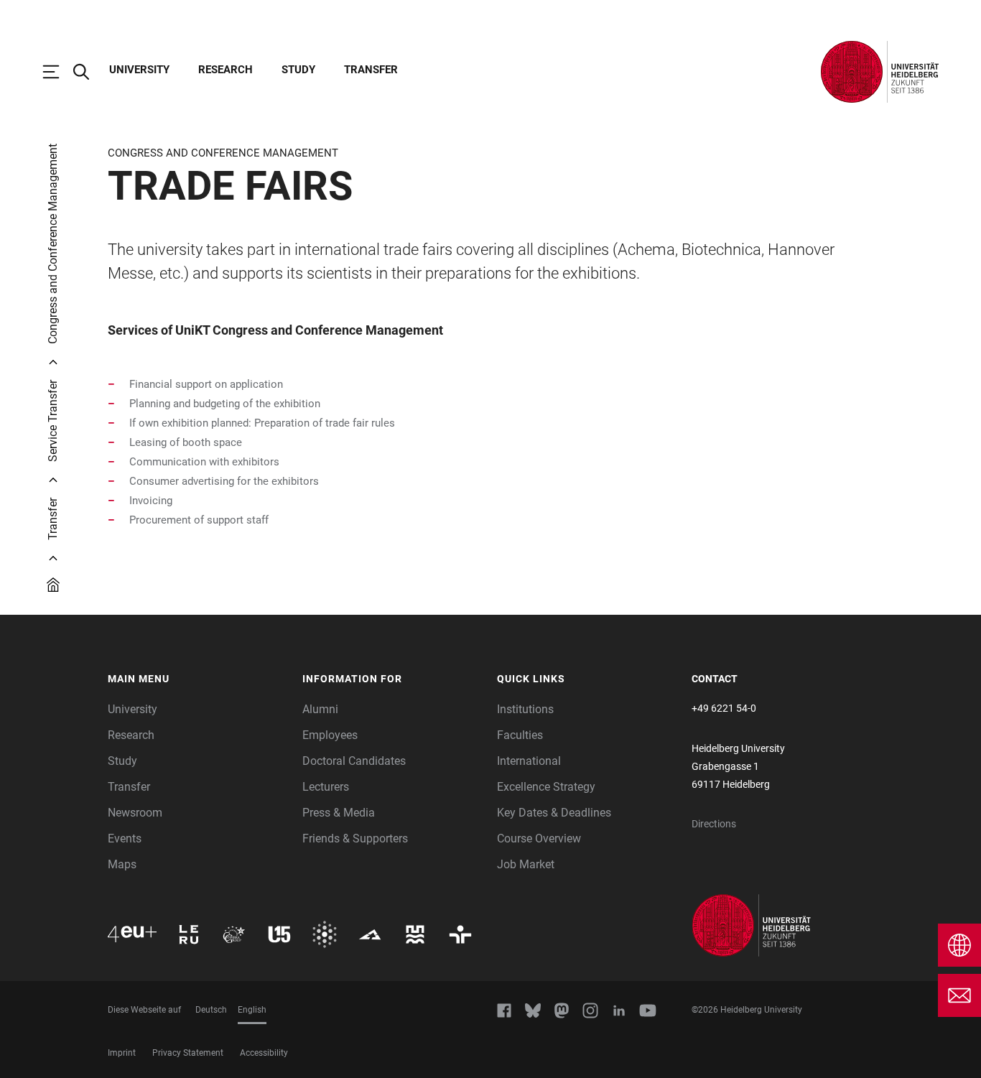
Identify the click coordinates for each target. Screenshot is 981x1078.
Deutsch (211, 1010)
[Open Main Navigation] (58, 71)
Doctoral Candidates (354, 761)
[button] (198, 679)
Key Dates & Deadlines (554, 812)
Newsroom (135, 812)
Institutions (525, 709)
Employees (330, 735)
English (252, 1010)
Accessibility (264, 1053)
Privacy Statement (187, 1053)
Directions (714, 824)
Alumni (320, 709)
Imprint (122, 1053)
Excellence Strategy (546, 787)
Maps (122, 864)
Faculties (520, 735)
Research (225, 69)
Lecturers (325, 787)
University (139, 69)
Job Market (525, 864)
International (529, 761)
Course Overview (539, 838)
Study (298, 69)
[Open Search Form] (88, 71)
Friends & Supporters (355, 838)
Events (124, 838)
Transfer (371, 69)
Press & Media (338, 812)
